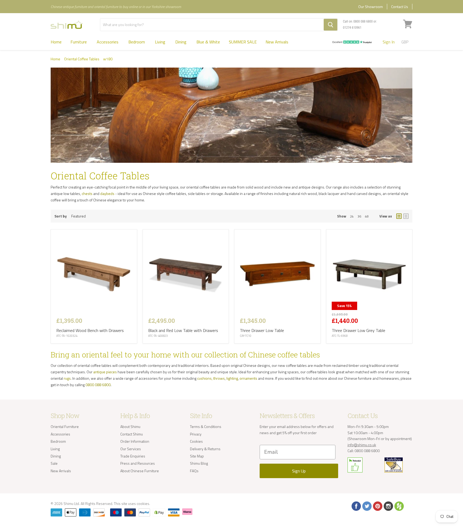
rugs (67, 378)
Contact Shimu (131, 434)
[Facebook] (355, 505)
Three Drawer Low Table (262, 330)
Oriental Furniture (65, 426)
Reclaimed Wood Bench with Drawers (90, 330)
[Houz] (398, 505)
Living (160, 42)
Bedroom (137, 42)
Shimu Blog (199, 463)
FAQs (194, 471)
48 (367, 216)
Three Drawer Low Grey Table (358, 330)
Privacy (195, 434)
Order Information (134, 441)
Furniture (79, 42)
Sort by (60, 216)
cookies (143, 503)
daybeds (107, 193)
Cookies (196, 441)
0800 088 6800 (363, 21)
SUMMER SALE (243, 42)
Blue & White (208, 42)
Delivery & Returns (205, 449)
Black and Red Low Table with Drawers (183, 330)
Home (56, 42)
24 (352, 216)
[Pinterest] (377, 505)
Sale (54, 463)
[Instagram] (388, 505)
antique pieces (105, 372)
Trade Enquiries (132, 456)
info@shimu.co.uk (362, 445)
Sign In (389, 42)
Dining (181, 42)
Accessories (108, 42)
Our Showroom (370, 6)
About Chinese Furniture (139, 471)
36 (359, 216)
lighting (232, 378)
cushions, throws (211, 378)
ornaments (248, 378)
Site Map (197, 456)
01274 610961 (352, 27)
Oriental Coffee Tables (81, 59)
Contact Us (399, 6)
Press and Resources (137, 463)
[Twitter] (366, 505)
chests (87, 193)
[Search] (330, 25)
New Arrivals (277, 42)
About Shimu (130, 426)
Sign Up (299, 471)
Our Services (130, 449)
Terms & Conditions (205, 426)
